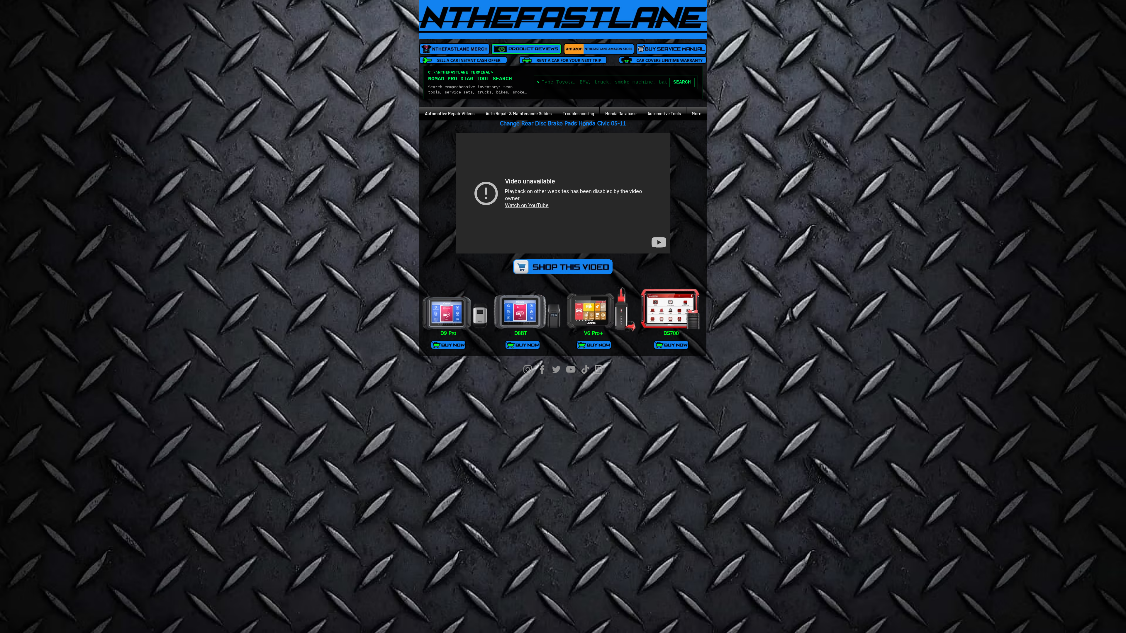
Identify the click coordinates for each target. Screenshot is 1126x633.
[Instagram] (527, 369)
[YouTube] (570, 369)
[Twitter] (556, 369)
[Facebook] (542, 369)
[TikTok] (585, 369)
